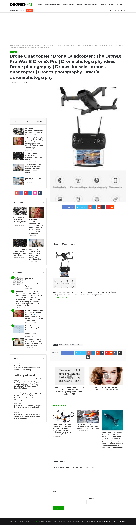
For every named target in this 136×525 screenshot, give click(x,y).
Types (103, 4)
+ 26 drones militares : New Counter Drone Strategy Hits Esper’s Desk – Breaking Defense (33, 168)
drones (72, 344)
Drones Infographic (69, 4)
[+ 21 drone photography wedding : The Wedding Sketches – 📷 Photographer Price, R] (18, 141)
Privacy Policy (113, 521)
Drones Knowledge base (52, 4)
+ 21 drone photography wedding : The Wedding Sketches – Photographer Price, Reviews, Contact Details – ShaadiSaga (34, 143)
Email (55, 499)
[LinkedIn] (118, 10)
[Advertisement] (68, 29)
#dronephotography (60, 297)
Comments (39, 121)
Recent (15, 121)
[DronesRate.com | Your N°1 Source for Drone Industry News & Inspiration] (22, 4)
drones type (79, 344)
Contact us (122, 521)
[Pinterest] (115, 10)
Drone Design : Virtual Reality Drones (33, 179)
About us (105, 521)
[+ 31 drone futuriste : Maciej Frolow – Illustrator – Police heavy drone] (18, 156)
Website (91, 499)
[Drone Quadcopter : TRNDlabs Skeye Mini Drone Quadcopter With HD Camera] (88, 416)
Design (79, 4)
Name (55, 491)
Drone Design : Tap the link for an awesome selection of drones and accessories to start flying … (34, 282)
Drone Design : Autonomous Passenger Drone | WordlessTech (34, 130)
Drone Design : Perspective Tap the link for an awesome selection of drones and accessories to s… (34, 330)
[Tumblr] (124, 10)
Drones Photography (90, 4)
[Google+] (109, 10)
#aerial (108, 295)
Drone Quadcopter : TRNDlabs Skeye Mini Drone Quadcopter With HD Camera (88, 426)
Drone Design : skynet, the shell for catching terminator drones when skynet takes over (34, 342)
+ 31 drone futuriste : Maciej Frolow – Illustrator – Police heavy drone (34, 156)
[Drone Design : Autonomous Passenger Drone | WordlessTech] (18, 131)
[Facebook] (112, 10)
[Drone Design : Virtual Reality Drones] (18, 181)
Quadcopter (24, 45)
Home (40, 4)
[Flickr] (121, 10)
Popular (27, 121)
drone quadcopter (63, 344)
